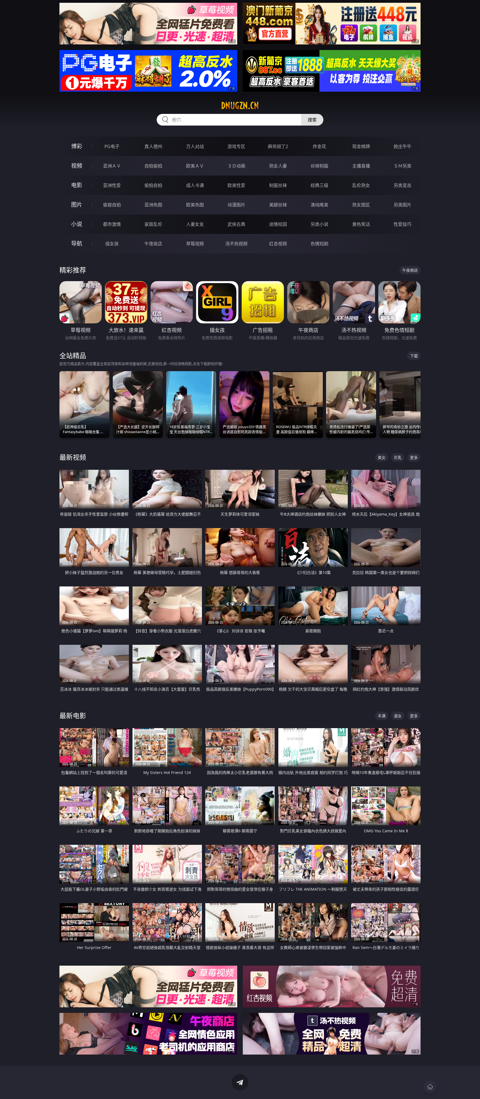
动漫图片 (236, 205)
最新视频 (72, 457)
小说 (76, 224)
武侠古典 (236, 224)
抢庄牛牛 (402, 146)
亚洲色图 (153, 205)
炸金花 (319, 146)
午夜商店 (153, 244)
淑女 (398, 715)
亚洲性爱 (112, 185)
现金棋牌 (361, 146)
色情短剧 (319, 244)
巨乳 (398, 457)
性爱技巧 (402, 224)
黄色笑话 (361, 224)
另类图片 (402, 205)
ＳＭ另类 (402, 166)
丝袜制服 (319, 166)
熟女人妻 (278, 166)
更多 (414, 457)
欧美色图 (195, 205)
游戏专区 (236, 146)
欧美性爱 (236, 185)
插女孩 (112, 244)
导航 (76, 243)
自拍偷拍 (153, 166)
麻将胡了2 (278, 146)
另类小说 (319, 224)
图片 (76, 204)
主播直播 (361, 166)
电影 (76, 185)
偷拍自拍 (153, 185)
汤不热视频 (236, 244)
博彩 (76, 146)
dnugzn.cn (240, 105)
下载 (414, 355)
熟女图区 (361, 205)
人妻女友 (195, 224)
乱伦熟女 (361, 185)
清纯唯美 (319, 205)
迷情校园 (278, 224)
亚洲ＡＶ (112, 166)
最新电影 (72, 715)
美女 (382, 457)
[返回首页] (430, 1086)
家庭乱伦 (153, 224)
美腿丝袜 (278, 205)
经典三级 (319, 185)
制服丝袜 (278, 185)
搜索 (312, 120)
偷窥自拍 (112, 205)
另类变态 (402, 185)
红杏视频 (278, 244)
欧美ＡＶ (195, 166)
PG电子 (111, 146)
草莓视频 (195, 244)
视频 (76, 165)
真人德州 (153, 146)
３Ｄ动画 (236, 166)
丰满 (382, 715)
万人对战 (195, 146)
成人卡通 (195, 185)
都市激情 (112, 224)
